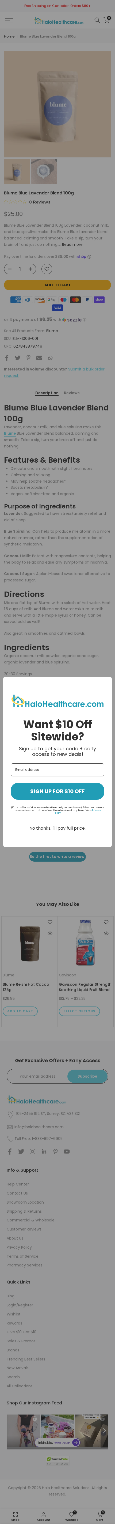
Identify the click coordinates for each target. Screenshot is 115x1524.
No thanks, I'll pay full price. (57, 828)
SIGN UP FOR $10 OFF (57, 791)
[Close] (105, 683)
